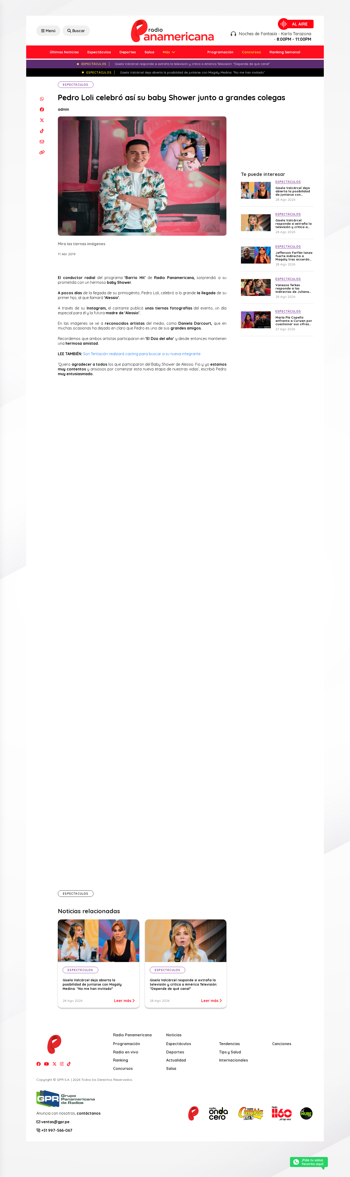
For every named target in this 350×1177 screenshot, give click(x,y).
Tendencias (229, 1043)
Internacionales (233, 1060)
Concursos (251, 52)
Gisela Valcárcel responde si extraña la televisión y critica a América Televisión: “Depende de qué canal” (183, 984)
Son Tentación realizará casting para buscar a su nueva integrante (141, 353)
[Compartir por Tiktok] (41, 130)
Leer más (123, 1000)
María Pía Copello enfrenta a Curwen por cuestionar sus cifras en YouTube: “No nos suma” (293, 321)
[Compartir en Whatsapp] (41, 98)
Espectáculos (99, 52)
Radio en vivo (125, 1052)
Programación (220, 52)
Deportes (128, 52)
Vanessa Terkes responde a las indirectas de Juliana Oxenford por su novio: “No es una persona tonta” (293, 288)
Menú (50, 30)
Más (167, 52)
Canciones (281, 1043)
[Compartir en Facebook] (41, 109)
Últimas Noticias (64, 52)
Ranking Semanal (285, 52)
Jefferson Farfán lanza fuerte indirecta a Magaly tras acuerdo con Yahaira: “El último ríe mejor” (293, 256)
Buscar (78, 30)
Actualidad (176, 1060)
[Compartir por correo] (41, 141)
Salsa (149, 52)
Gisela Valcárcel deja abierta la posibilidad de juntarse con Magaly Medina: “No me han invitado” (92, 984)
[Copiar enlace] (41, 152)
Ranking (120, 1060)
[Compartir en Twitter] (41, 120)
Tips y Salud (230, 1052)
